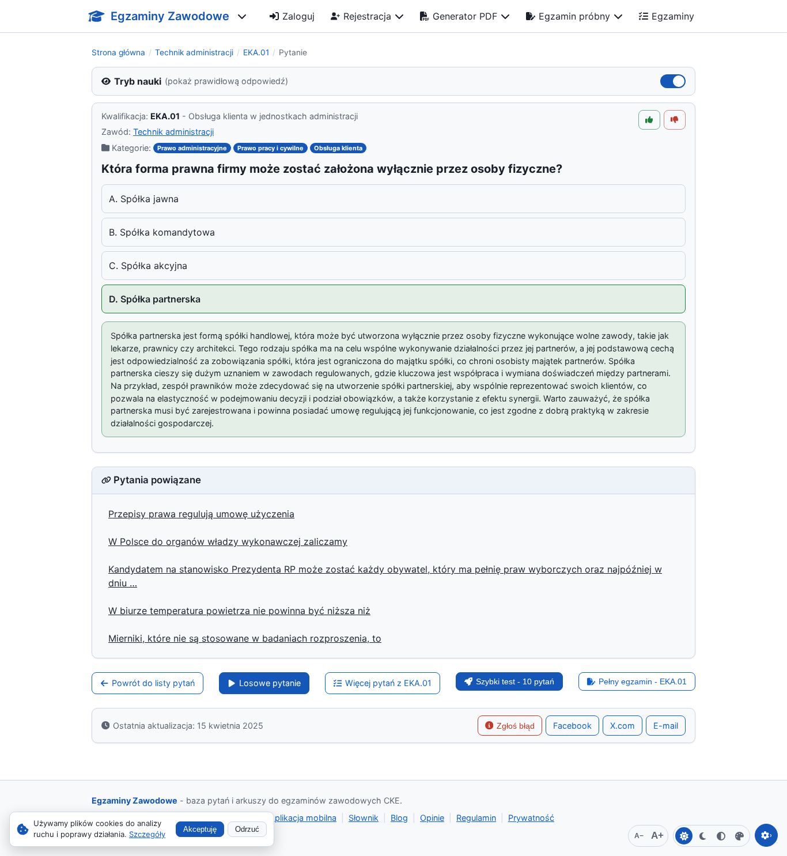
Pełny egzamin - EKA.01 (643, 681)
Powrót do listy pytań (153, 683)
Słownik (364, 818)
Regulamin (476, 818)
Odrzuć (247, 829)
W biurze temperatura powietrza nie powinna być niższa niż (239, 610)
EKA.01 (256, 52)
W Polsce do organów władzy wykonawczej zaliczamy (227, 541)
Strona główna (118, 52)
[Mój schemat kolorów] (739, 835)
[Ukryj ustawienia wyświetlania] (766, 835)
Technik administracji (194, 52)
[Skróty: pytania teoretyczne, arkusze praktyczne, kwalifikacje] (241, 16)
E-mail (665, 725)
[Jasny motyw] (684, 835)
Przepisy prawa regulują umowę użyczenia (201, 514)
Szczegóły (147, 834)
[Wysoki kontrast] (720, 835)
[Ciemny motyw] (702, 835)
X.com (622, 725)
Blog (399, 818)
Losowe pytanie (270, 683)
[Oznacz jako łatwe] (649, 120)
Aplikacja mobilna (302, 818)
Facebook (572, 725)
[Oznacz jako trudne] (675, 120)
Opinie (432, 818)
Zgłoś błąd (516, 725)
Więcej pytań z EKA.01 (388, 683)
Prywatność (531, 818)
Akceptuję (200, 829)
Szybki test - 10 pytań (515, 681)
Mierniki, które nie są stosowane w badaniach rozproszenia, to (244, 638)
